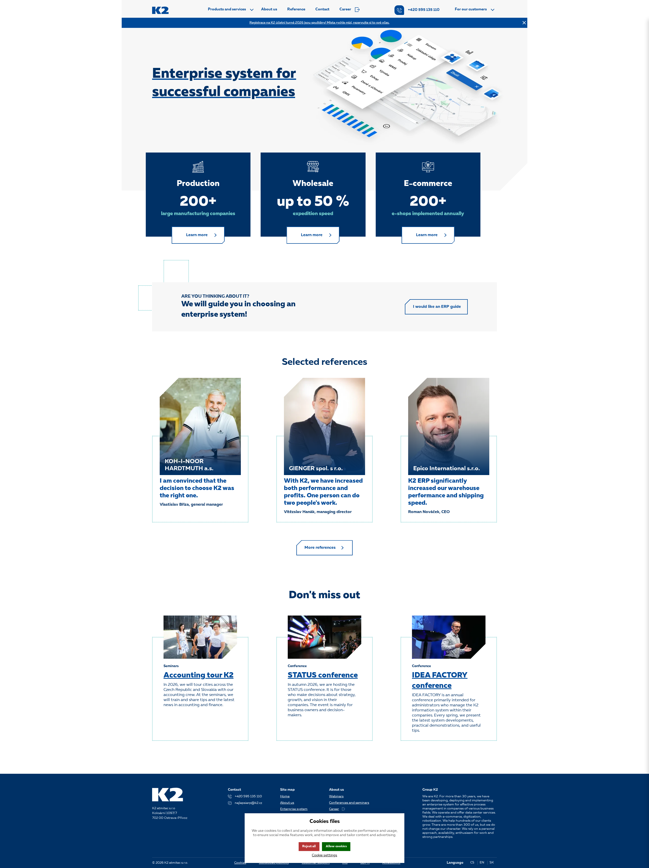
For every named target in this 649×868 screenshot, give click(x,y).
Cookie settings (324, 855)
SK (492, 862)
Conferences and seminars (349, 802)
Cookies (240, 862)
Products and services (227, 9)
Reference (296, 9)
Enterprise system (294, 809)
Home (285, 796)
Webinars (336, 796)
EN (482, 862)
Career (345, 9)
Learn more (197, 235)
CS (472, 862)
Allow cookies (336, 846)
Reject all (309, 846)
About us (269, 9)
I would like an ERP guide (437, 307)
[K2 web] (160, 10)
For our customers (471, 9)
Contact (322, 9)
